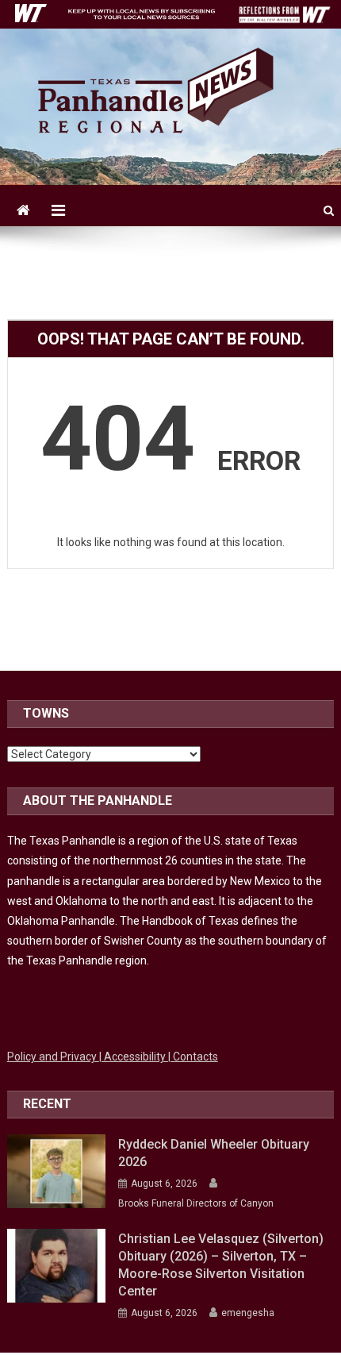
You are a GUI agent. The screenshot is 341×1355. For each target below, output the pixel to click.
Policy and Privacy (53, 1056)
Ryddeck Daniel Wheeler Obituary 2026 (213, 1153)
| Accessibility (133, 1056)
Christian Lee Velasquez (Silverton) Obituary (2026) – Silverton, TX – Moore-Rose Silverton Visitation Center (221, 1265)
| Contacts (193, 1056)
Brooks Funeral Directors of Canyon (196, 1203)
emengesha (247, 1312)
